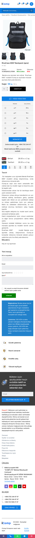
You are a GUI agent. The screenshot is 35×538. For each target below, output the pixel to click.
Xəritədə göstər (9, 481)
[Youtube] (24, 486)
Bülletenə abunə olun (14, 400)
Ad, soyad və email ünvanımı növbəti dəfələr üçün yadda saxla (16, 289)
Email (3, 264)
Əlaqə (4, 456)
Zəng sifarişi (10, 507)
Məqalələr (5, 458)
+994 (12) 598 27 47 (11, 502)
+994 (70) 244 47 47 (11, 497)
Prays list (5, 448)
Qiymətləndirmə (7, 273)
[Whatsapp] (15, 486)
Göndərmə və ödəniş (9, 440)
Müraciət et (17, 139)
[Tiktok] (20, 486)
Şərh (4, 275)
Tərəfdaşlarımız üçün (9, 453)
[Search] (31, 10)
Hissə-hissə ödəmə (8, 443)
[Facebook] (6, 486)
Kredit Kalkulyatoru (8, 445)
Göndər (9, 295)
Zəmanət (5, 435)
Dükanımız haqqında (8, 450)
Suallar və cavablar (8, 438)
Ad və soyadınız (7, 255)
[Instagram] (11, 486)
